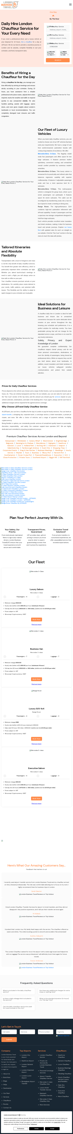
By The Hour (54, 19)
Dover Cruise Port (25, 455)
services (57, 397)
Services (6, 1097)
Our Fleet (6, 1093)
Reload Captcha (63, 1036)
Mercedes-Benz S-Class (47, 154)
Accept (52, 1128)
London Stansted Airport (28, 1071)
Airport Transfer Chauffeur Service (46, 1077)
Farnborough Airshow (30, 448)
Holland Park (29, 445)
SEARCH (58, 60)
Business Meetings (45, 450)
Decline (36, 1128)
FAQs (5, 1085)
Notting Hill (41, 445)
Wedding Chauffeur (64, 1074)
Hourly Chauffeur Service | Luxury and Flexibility (64, 1079)
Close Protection (10, 457)
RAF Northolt (65, 457)
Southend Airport (39, 457)
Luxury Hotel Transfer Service (45, 1089)
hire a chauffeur (26, 42)
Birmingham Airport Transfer (28, 1082)
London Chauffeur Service (46, 1056)
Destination (7, 1088)
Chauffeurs (7, 1100)
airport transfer (7, 414)
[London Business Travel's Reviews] (36, 967)
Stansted (52, 445)
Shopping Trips (59, 448)
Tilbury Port (46, 453)
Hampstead (9, 441)
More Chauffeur (63, 1096)
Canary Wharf (34, 441)
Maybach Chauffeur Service (46, 1094)
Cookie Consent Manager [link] (10, 1115)
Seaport (62, 445)
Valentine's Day (13, 448)
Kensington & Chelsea (24, 443)
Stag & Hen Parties (27, 450)
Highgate (52, 443)
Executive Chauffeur (61, 1092)
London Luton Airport (26, 1077)
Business (35, 453)
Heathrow (62, 443)
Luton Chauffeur (63, 1064)
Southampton (9, 455)
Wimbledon (21, 441)
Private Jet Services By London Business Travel (46, 1064)
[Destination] (10, 1091)
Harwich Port (59, 453)
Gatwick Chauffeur (64, 1061)
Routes (5, 1104)
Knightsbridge (61, 441)
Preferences (20, 1128)
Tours (27, 453)
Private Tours (24, 457)
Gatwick (10, 445)
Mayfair (19, 453)
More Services (45, 1105)
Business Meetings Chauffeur (64, 1069)
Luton (19, 445)
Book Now (36, 619)
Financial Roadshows (43, 455)
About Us (6, 1074)
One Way (53, 12)
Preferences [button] (34, 1124)
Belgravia (9, 443)
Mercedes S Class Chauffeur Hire (46, 1100)
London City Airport (26, 1056)
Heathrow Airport (28, 1061)
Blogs (5, 1081)
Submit (9, 1039)
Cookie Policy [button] (57, 1122)
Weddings (59, 450)
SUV (66, 455)
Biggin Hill (53, 457)
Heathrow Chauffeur (61, 1056)
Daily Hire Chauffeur (61, 1086)
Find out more (36, 624)
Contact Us (7, 1108)
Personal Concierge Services (46, 1072)
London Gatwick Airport (27, 1065)
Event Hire (46, 448)
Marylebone (40, 443)
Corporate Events (10, 450)
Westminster (48, 441)
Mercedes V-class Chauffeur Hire (46, 1083)
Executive (58, 455)
